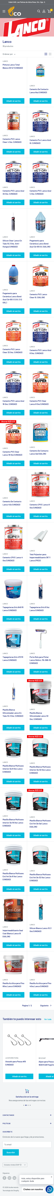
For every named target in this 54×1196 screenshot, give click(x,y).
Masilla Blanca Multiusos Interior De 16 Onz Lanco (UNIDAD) (13, 822)
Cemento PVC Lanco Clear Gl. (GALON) (38, 296)
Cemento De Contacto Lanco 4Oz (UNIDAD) (12, 503)
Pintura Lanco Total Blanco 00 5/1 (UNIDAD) (13, 66)
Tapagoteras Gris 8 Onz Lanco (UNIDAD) (39, 608)
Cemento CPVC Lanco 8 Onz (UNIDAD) (40, 506)
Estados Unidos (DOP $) (12, 1165)
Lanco (5, 61)
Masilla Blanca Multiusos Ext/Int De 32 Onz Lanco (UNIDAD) (40, 877)
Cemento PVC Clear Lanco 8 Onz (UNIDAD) (39, 402)
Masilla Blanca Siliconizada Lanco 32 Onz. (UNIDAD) (39, 716)
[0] (49, 11)
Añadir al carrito (13, 101)
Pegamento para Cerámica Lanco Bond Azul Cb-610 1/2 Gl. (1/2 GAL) (12, 298)
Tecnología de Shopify (11, 1190)
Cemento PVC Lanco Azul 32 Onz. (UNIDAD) (13, 192)
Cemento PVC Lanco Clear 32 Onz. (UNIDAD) (12, 350)
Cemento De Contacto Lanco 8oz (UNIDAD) (39, 90)
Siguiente (44, 1005)
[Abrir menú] (4, 11)
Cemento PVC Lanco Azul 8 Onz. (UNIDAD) (40, 351)
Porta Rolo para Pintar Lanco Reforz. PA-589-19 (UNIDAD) (40, 660)
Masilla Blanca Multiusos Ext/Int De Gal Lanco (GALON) (40, 823)
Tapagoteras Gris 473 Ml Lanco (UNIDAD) (13, 658)
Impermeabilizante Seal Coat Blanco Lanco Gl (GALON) (13, 933)
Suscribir (11, 1152)
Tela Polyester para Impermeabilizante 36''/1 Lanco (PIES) (40, 557)
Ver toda (47, 1019)
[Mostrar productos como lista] (50, 54)
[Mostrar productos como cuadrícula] (46, 54)
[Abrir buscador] (38, 11)
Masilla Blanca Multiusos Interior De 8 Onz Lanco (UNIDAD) (13, 769)
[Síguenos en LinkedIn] (14, 1178)
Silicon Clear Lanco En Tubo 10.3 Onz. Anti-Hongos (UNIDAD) (12, 243)
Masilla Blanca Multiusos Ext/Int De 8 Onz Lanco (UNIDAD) (13, 876)
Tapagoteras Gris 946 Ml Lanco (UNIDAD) (13, 608)
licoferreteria (11, 1058)
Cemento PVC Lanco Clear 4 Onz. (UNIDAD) (12, 140)
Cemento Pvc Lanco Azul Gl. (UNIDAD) (40, 141)
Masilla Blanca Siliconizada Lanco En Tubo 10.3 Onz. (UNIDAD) (13, 713)
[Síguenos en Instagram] (9, 1178)
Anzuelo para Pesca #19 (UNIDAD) (15, 1063)
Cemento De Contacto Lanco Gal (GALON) (39, 452)
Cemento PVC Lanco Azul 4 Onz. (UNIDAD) (40, 192)
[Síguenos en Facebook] (4, 1178)
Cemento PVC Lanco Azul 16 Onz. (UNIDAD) (13, 402)
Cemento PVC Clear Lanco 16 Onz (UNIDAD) (12, 453)
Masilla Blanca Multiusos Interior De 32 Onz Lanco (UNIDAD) (40, 770)
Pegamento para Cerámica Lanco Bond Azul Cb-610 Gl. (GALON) (40, 243)
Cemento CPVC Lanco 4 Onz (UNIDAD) (13, 559)
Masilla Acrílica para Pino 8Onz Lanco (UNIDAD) (13, 984)
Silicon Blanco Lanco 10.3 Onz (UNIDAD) (40, 929)
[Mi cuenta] (44, 11)
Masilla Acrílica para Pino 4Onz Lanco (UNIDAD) (40, 984)
